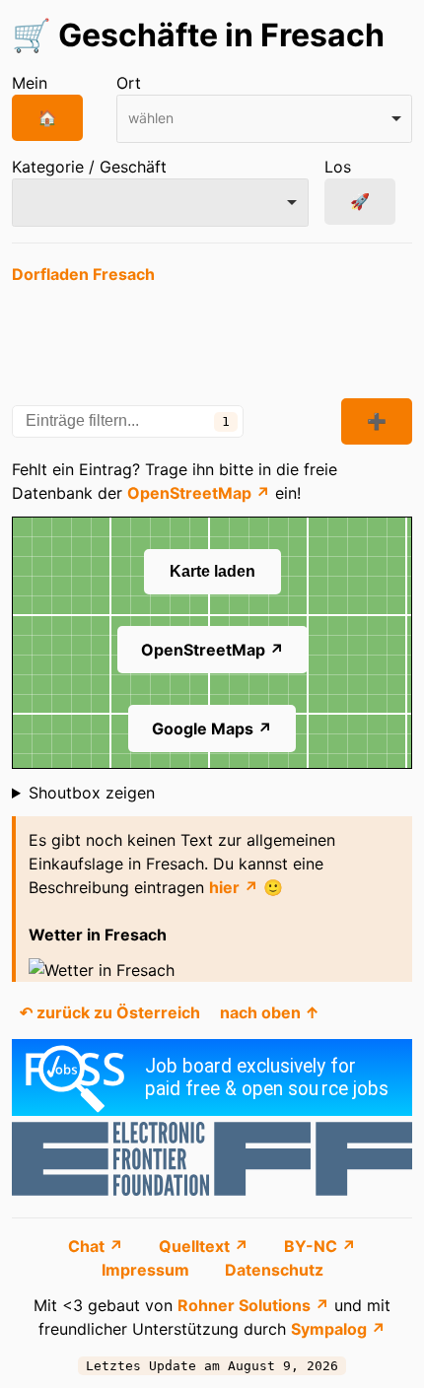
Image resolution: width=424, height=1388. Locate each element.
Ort (128, 83)
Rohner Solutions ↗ (253, 1305)
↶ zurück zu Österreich (110, 1012)
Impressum (147, 1270)
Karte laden (212, 571)
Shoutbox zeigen (92, 792)
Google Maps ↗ (212, 728)
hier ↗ (233, 887)
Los (337, 166)
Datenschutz (274, 1270)
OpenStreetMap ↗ (198, 493)
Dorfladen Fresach (83, 274)
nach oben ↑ (269, 1012)
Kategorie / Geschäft (89, 166)
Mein (29, 83)
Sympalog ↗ (338, 1329)
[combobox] (264, 119)
